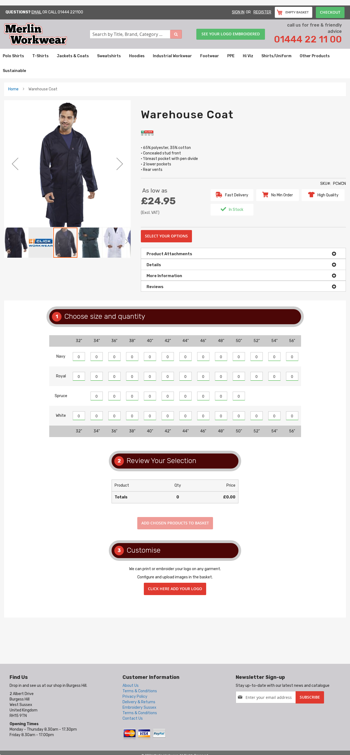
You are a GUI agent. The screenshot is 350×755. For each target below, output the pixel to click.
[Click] (147, 132)
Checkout (330, 12)
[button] (15, 163)
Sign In (238, 12)
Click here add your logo (175, 588)
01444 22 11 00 (308, 39)
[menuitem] (13, 56)
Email (36, 12)
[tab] (243, 253)
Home (13, 89)
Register (262, 12)
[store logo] (47, 34)
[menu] (175, 63)
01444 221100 (70, 12)
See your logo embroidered (231, 33)
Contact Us (132, 718)
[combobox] (136, 34)
